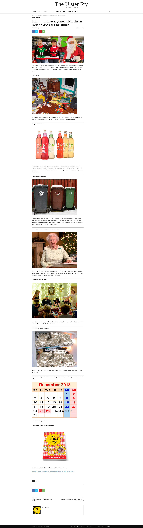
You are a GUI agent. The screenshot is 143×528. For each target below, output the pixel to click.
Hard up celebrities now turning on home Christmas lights (42, 500)
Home (34, 11)
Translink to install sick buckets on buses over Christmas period (72, 500)
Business (70, 11)
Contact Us (109, 526)
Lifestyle (37, 17)
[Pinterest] (40, 31)
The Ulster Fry (36, 28)
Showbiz (58, 11)
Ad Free (37, 15)
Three (37, 481)
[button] (109, 11)
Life (64, 11)
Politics (52, 11)
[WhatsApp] (43, 31)
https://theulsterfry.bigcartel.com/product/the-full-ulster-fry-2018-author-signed (53, 471)
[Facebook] (33, 31)
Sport (76, 11)
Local (39, 11)
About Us (103, 526)
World (45, 11)
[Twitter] (36, 31)
